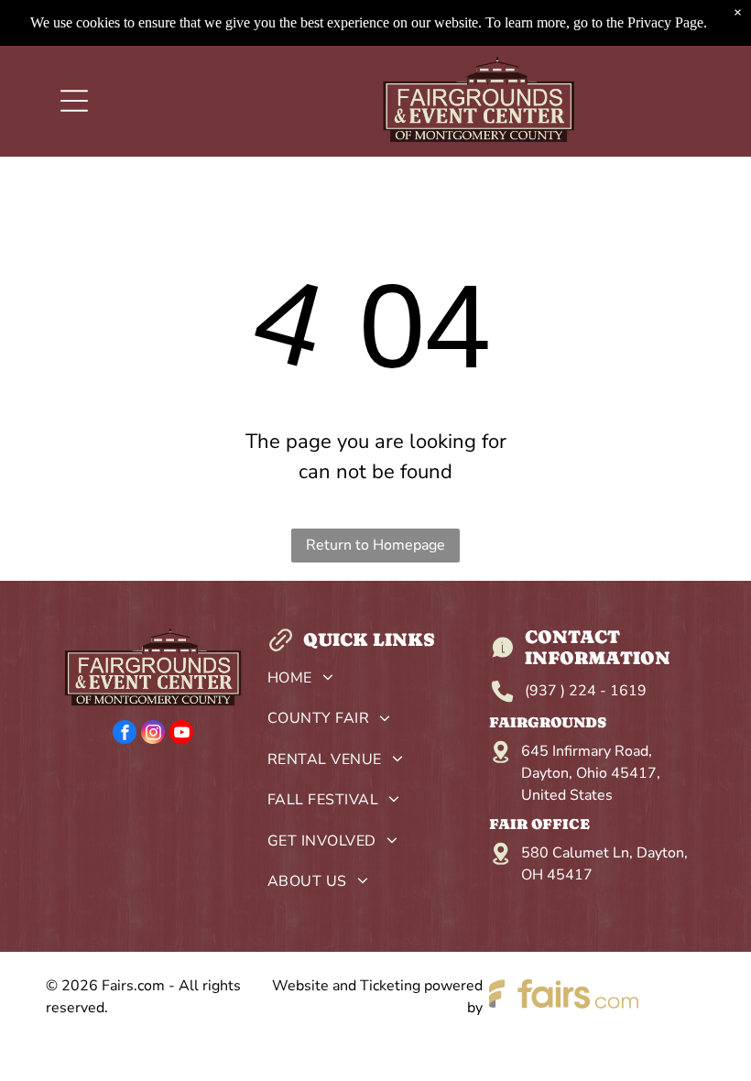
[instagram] (153, 734)
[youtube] (181, 734)
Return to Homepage (375, 545)
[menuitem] (375, 682)
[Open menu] (74, 101)
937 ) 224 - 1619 (588, 691)
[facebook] (124, 734)
